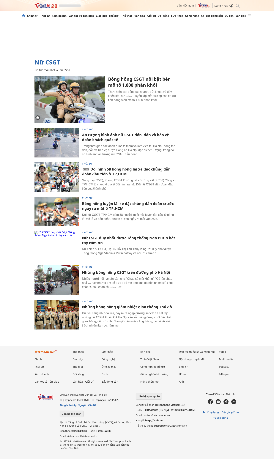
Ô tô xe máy (109, 366)
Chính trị (32, 16)
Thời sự (45, 16)
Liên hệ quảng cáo (149, 396)
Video (222, 352)
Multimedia (226, 359)
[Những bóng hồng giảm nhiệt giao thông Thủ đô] (56, 315)
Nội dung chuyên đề (191, 359)
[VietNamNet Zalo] (233, 403)
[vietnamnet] (45, 7)
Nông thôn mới (149, 381)
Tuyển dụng (220, 417)
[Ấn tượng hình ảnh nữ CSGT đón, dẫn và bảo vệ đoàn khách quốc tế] (56, 143)
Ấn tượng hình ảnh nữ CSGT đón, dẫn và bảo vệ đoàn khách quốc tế (125, 137)
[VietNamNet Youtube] (218, 403)
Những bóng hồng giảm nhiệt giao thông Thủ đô (127, 306)
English (183, 366)
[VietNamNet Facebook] (210, 403)
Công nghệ (192, 16)
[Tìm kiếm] (237, 5)
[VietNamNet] (23, 16)
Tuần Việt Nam (184, 5)
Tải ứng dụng (211, 412)
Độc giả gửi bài (231, 412)
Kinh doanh (59, 16)
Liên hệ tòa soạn (71, 413)
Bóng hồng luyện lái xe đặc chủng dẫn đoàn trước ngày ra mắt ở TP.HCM (128, 206)
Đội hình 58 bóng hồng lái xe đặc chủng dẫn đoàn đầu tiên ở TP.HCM (126, 171)
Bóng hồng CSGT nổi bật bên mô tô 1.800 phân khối (139, 82)
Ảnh (181, 381)
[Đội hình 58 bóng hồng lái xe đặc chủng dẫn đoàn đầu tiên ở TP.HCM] (56, 177)
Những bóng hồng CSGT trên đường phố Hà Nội (126, 272)
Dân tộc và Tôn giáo (81, 16)
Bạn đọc (240, 16)
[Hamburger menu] (250, 16)
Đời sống (163, 16)
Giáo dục (101, 16)
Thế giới (114, 16)
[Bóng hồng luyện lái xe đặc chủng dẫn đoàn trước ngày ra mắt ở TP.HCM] (56, 211)
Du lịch (229, 16)
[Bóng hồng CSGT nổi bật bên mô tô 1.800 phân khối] (69, 99)
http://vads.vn (154, 420)
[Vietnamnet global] (204, 7)
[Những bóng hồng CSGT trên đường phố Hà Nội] (56, 280)
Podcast (224, 366)
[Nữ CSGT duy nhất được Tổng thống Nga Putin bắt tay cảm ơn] (56, 246)
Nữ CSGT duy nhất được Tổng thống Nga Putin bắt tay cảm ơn (128, 240)
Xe (202, 16)
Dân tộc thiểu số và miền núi (197, 352)
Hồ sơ (182, 374)
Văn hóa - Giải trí (145, 16)
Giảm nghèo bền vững (154, 374)
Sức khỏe (177, 16)
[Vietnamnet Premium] (45, 353)
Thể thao (127, 16)
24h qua (224, 374)
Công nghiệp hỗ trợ (152, 366)
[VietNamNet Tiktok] (226, 403)
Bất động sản (214, 16)
